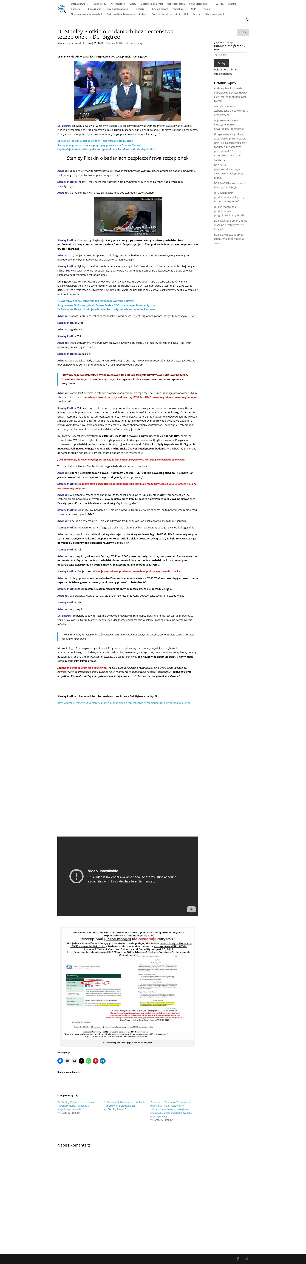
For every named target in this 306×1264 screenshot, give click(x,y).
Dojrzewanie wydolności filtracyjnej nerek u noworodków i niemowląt (229, 125)
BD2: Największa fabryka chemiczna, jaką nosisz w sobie (229, 239)
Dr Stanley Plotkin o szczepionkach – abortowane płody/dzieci (95, 140)
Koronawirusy (118, 4)
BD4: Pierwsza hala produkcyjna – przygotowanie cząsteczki (229, 211)
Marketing (178, 9)
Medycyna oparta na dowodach (86, 14)
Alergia (219, 4)
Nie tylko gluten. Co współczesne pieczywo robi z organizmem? (231, 111)
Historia (140, 9)
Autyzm (232, 4)
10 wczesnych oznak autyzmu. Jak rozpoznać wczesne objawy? (95, 301)
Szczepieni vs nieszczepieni (166, 14)
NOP (193, 9)
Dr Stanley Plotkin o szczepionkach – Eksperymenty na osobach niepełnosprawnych (77, 1105)
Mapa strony (100, 4)
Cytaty (132, 4)
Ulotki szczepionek (214, 14)
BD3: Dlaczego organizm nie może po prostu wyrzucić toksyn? (230, 225)
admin (82, 43)
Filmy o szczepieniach (117, 9)
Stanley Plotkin (115, 43)
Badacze (75, 9)
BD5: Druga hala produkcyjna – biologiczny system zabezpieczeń (229, 197)
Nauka (207, 9)
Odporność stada (176, 4)
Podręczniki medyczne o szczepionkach (127, 14)
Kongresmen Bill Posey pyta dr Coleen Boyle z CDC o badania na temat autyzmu (106, 305)
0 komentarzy (134, 43)
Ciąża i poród (94, 9)
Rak (186, 14)
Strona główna (78, 4)
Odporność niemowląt (152, 4)
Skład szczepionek (198, 4)
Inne (195, 14)
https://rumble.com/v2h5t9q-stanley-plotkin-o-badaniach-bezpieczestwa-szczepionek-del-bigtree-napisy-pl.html (124, 702)
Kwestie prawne (160, 9)
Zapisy (221, 63)
